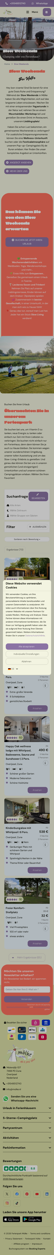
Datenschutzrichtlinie (35, 635)
